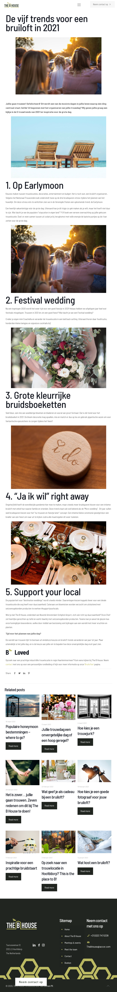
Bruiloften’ (89, 664)
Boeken (68, 962)
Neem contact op (100, 4)
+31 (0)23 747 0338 (99, 935)
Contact (68, 956)
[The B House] (11, 4)
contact (9, 664)
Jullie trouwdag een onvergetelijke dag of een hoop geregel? (57, 735)
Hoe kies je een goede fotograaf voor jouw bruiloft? (93, 797)
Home (67, 929)
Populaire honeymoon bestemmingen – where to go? (22, 732)
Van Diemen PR (46, 986)
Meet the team (71, 949)
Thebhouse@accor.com (98, 946)
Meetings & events (73, 942)
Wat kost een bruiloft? (94, 862)
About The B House (73, 936)
